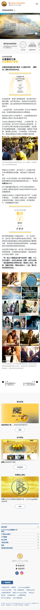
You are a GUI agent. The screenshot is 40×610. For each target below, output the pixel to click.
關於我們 (4, 527)
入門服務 (4, 537)
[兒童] (10, 337)
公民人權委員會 (17, 598)
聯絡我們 (21, 565)
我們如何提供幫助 (7, 10)
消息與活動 (4, 542)
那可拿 (3, 595)
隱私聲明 (8, 605)
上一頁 (6, 381)
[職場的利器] (29, 337)
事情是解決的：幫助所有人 (10, 384)
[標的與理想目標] (11, 354)
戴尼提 (14, 587)
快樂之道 (31, 593)
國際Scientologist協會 (19, 593)
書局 (2, 545)
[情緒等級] (11, 292)
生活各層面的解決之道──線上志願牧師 (29, 384)
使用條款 (21, 605)
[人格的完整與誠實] (29, 307)
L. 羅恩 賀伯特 (5, 587)
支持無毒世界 (11, 595)
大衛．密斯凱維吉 (19, 590)
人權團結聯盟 (22, 595)
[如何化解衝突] (11, 307)
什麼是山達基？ (6, 534)
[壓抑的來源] (14, 322)
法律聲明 (26, 605)
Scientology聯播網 (23, 587)
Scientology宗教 (6, 590)
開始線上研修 (31, 590)
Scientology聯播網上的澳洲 (9, 530)
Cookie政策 (15, 605)
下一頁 (33, 381)
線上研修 (4, 540)
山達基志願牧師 (6, 593)
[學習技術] (11, 279)
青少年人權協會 (6, 598)
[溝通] (30, 292)
